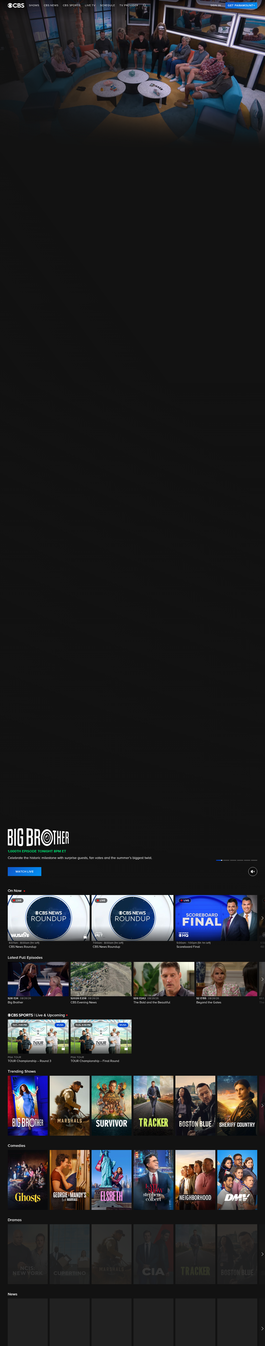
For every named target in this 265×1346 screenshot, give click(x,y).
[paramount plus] (16, 5)
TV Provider (129, 5)
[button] (49, 924)
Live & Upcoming (49, 1015)
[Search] (144, 5)
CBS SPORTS (71, 5)
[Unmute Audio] (252, 871)
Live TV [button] (90, 5)
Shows (34, 5)
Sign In (215, 5)
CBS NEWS (51, 5)
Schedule (107, 5)
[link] (241, 5)
